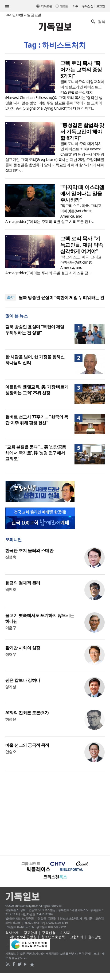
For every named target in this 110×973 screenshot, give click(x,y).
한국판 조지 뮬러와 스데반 (29, 550)
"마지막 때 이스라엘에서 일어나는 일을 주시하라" (82, 193)
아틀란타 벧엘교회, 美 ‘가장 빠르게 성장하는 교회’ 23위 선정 (37, 390)
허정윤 (10, 719)
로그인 (100, 6)
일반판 (64, 6)
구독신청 (87, 6)
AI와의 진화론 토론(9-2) (26, 713)
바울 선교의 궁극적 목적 (27, 745)
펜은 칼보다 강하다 (22, 680)
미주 (75, 6)
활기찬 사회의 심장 (22, 648)
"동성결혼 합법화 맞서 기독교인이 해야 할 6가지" (82, 131)
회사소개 (12, 932)
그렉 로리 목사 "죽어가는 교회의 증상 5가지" (81, 69)
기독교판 (46, 6)
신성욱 (10, 556)
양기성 (10, 686)
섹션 (7, 6)
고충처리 (76, 936)
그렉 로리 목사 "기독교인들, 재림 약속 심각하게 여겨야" (81, 245)
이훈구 (10, 627)
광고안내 (30, 932)
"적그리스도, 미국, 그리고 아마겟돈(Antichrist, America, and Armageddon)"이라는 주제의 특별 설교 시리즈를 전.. (53, 264)
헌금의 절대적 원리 (22, 583)
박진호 (10, 589)
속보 (11, 297)
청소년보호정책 (53, 936)
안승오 (10, 751)
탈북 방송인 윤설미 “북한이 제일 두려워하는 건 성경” (34, 329)
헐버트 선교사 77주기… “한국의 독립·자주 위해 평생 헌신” (36, 420)
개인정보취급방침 (23, 936)
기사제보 (67, 932)
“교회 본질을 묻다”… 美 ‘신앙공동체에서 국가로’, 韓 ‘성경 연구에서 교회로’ (35, 452)
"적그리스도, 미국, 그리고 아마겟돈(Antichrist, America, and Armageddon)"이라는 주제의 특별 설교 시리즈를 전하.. (53, 213)
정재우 (10, 654)
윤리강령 (94, 936)
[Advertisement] (55, 813)
